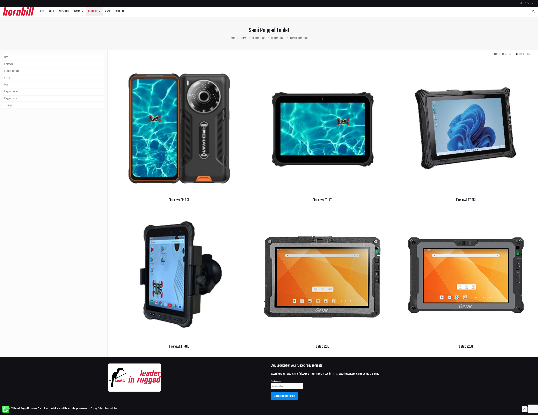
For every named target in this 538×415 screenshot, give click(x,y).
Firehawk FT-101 (322, 200)
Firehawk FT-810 (179, 347)
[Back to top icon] (524, 409)
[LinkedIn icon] (532, 3)
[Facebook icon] (525, 3)
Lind (6, 57)
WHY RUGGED (64, 11)
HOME (42, 11)
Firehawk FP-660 (179, 200)
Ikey (6, 85)
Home (232, 38)
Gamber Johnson (11, 71)
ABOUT (52, 11)
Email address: (276, 381)
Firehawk (8, 64)
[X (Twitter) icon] (528, 3)
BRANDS (77, 11)
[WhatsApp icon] (521, 3)
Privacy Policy (97, 408)
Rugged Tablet (258, 38)
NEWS (107, 11)
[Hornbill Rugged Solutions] (18, 11)
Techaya (8, 105)
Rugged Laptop (11, 91)
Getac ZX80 (466, 347)
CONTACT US (119, 11)
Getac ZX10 (322, 347)
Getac (243, 38)
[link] (500, 54)
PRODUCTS (92, 11)
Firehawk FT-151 (466, 200)
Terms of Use (111, 408)
